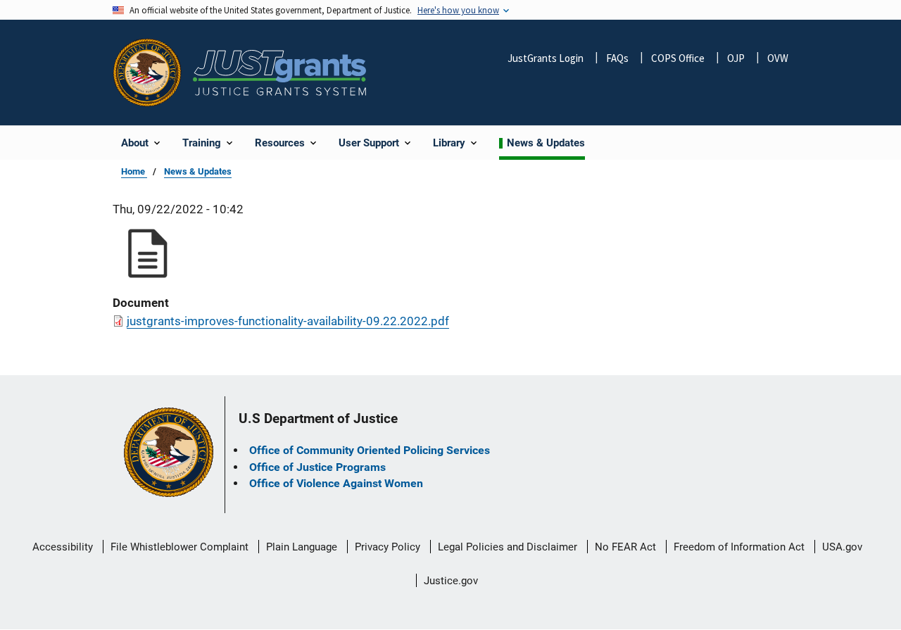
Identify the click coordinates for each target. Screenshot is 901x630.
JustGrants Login (546, 58)
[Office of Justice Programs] (147, 72)
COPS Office (678, 58)
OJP (736, 58)
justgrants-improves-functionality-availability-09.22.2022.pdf (288, 321)
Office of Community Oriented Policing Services (369, 450)
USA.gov (842, 547)
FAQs (617, 58)
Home (134, 171)
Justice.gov (451, 580)
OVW (777, 58)
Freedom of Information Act (739, 547)
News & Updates (198, 171)
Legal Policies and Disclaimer (507, 547)
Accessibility (62, 547)
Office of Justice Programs (317, 467)
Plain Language (301, 547)
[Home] (279, 73)
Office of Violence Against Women (336, 483)
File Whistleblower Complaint (179, 547)
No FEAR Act (625, 547)
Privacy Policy (387, 547)
